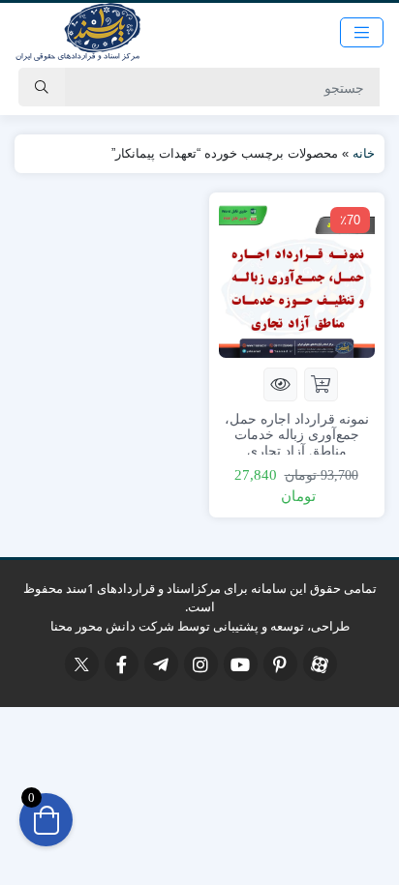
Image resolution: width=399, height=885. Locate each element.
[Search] (41, 87)
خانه (364, 153)
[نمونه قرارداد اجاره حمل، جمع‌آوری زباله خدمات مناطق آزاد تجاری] (297, 278)
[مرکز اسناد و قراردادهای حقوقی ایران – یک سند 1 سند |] (77, 32)
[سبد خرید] (46, 819)
